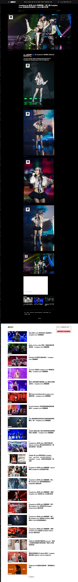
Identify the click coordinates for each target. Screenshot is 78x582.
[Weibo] (69, 2)
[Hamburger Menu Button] (8, 1)
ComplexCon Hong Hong (38, 312)
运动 (34, 1)
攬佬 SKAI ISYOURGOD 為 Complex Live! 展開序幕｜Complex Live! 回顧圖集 (41, 395)
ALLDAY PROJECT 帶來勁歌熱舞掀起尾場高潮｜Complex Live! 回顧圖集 (41, 407)
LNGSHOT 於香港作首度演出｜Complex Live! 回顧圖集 (41, 358)
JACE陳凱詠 (25, 314)
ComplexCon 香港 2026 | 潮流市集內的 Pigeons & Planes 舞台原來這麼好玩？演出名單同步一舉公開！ (41, 445)
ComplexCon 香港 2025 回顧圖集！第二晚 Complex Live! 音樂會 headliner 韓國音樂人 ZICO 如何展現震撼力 (41, 518)
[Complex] (13, 2)
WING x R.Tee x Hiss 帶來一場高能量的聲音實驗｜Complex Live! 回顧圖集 (41, 346)
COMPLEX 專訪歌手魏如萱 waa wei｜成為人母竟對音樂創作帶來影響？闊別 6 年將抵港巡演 (42, 543)
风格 (32, 1)
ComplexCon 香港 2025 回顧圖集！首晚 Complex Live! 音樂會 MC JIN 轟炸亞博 (41, 493)
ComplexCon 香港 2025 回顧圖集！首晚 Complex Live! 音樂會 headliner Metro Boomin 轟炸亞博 (41, 530)
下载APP (42, 1)
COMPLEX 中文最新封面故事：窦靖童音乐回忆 (42, 566)
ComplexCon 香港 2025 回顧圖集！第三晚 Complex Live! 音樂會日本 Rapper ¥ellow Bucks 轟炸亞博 (41, 506)
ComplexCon (47, 1)
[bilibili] (61, 2)
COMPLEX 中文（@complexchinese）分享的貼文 (36, 293)
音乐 (27, 1)
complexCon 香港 (45, 312)
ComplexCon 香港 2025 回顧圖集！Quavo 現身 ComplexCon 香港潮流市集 (42, 468)
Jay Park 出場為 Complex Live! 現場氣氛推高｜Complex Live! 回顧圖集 (41, 370)
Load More (31, 576)
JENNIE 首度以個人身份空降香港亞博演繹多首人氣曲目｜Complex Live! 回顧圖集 (42, 432)
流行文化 (29, 1)
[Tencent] (65, 2)
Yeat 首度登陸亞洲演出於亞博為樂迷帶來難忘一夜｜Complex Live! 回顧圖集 (41, 419)
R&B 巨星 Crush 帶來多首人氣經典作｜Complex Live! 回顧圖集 (41, 334)
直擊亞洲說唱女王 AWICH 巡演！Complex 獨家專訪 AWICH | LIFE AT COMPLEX (42, 554)
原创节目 (39, 1)
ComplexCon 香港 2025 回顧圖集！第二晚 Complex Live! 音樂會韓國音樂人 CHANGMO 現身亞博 (41, 481)
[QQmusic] (64, 2)
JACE (33, 54)
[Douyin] (62, 2)
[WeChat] (67, 2)
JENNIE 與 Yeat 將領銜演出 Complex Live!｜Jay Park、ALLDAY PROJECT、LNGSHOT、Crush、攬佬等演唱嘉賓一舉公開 (41, 458)
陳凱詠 (29, 314)
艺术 (36, 1)
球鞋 (25, 1)
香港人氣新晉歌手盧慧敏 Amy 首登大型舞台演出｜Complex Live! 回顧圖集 (42, 383)
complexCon (32, 312)
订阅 (40, 321)
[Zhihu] (70, 2)
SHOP (51, 1)
